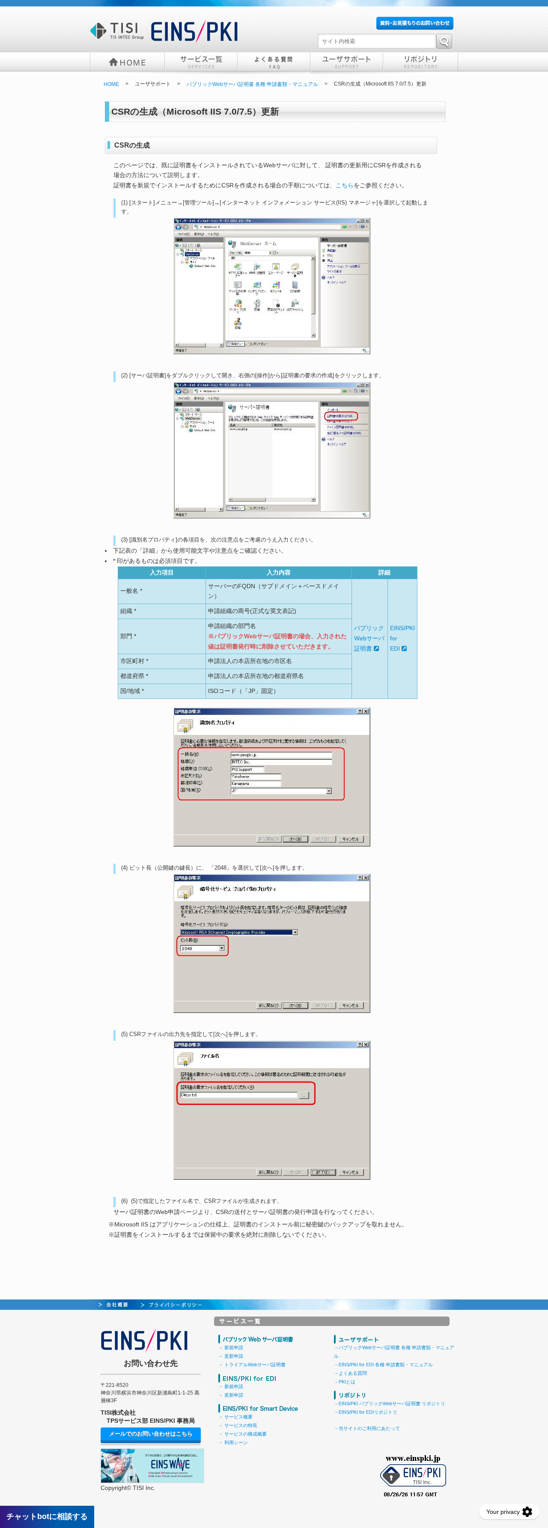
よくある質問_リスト (274, 62)
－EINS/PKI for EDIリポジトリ (365, 1412)
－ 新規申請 (230, 1347)
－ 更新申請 (230, 1356)
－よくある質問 (350, 1373)
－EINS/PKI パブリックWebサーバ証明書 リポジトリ (389, 1403)
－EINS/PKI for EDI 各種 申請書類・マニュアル (383, 1364)
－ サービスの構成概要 (242, 1433)
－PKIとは (344, 1381)
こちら (345, 185)
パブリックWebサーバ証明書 (369, 638)
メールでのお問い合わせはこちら (151, 1433)
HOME (127, 62)
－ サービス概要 (235, 1416)
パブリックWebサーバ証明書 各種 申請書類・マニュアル (252, 84)
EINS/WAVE (152, 1466)
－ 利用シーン (233, 1442)
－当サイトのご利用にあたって (367, 1428)
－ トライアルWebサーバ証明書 (252, 1364)
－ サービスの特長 (237, 1425)
